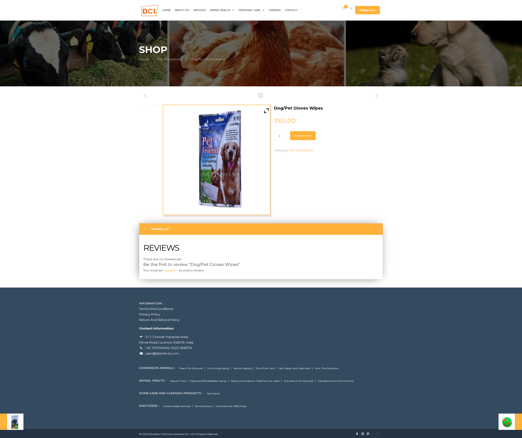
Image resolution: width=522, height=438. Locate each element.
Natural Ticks (178, 381)
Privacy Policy (149, 314)
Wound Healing (242, 368)
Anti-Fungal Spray (218, 368)
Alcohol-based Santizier (177, 406)
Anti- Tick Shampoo (326, 368)
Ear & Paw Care (265, 368)
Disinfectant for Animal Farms (336, 381)
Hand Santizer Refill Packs (231, 406)
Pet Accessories (169, 59)
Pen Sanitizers (203, 406)
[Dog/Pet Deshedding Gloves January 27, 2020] (11, 422)
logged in (171, 270)
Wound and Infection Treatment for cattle (255, 381)
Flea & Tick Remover (191, 368)
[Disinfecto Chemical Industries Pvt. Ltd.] (150, 10)
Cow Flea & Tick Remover (299, 381)
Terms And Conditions (156, 309)
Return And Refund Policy (159, 320)
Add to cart (303, 135)
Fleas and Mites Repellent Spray (208, 381)
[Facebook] (357, 434)
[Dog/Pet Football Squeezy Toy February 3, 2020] (510, 422)
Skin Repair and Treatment (295, 368)
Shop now (367, 10)
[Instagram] (363, 434)
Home (144, 59)
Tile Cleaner (213, 393)
